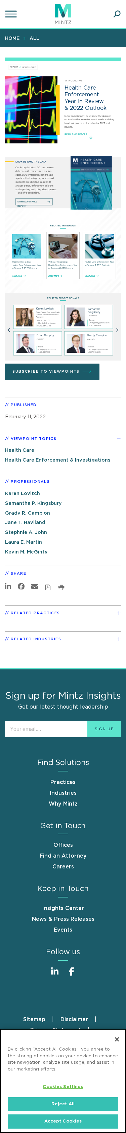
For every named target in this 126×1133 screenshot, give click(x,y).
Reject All (63, 1104)
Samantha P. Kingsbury (33, 503)
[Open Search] (117, 14)
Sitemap (34, 1019)
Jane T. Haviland (25, 522)
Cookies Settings (63, 1087)
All (34, 38)
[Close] (117, 1039)
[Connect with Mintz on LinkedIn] (54, 975)
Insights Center (63, 908)
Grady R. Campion (27, 513)
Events (63, 930)
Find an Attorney (63, 856)
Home (12, 38)
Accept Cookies (63, 1121)
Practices (63, 782)
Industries (63, 793)
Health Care (19, 450)
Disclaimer (74, 1019)
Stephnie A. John (26, 532)
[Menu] (11, 14)
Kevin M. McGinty (26, 552)
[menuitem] (14, 38)
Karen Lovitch (22, 493)
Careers (63, 866)
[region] (63, 1081)
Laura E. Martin (23, 542)
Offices (63, 845)
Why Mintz (63, 804)
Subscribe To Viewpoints (46, 371)
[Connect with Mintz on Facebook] (71, 975)
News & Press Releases (63, 919)
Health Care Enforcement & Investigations (57, 460)
